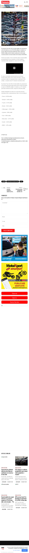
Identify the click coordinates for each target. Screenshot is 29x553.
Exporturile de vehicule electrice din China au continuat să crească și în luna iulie (7, 472)
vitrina (21, 181)
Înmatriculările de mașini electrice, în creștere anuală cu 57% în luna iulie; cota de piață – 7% (7, 499)
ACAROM (3, 181)
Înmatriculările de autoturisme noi (12, 181)
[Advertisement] (14, 164)
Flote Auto (7, 42)
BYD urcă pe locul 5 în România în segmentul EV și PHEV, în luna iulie (21, 498)
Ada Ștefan (4, 509)
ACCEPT (24, 550)
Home (5, 16)
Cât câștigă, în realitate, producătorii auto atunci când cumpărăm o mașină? (21, 472)
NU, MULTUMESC (16, 550)
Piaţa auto (8, 16)
